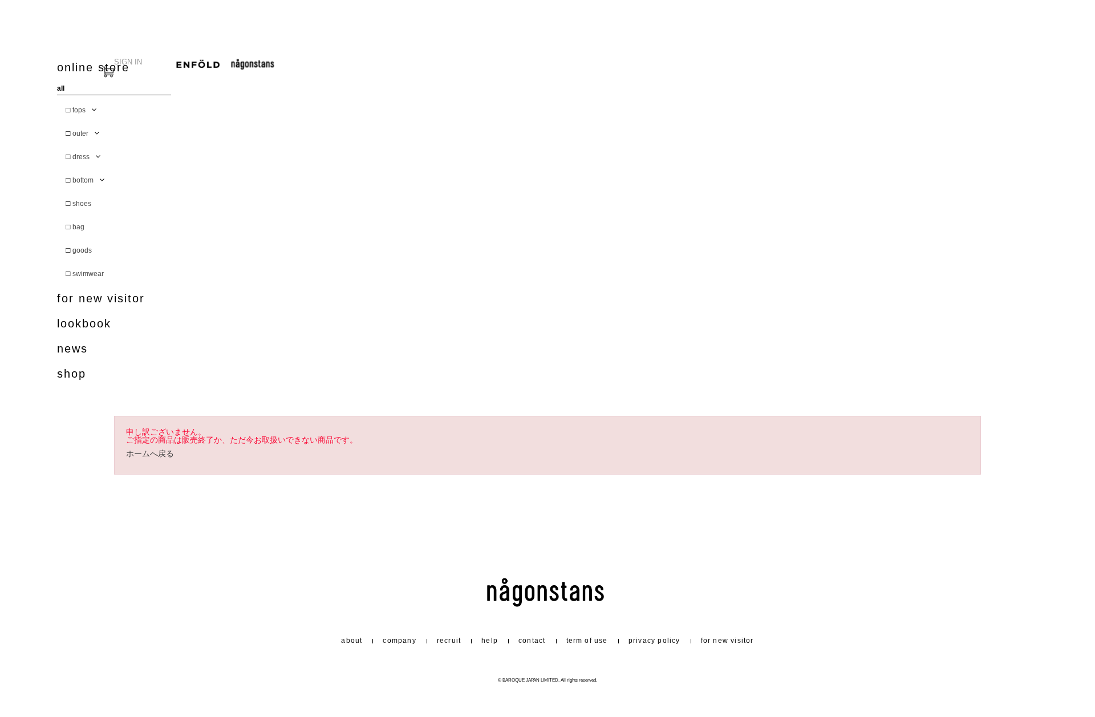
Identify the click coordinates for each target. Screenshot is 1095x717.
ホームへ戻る (150, 453)
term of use (587, 641)
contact (531, 641)
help (489, 641)
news (72, 349)
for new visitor (101, 299)
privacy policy (654, 641)
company (399, 641)
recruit (449, 641)
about (351, 641)
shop (71, 374)
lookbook (84, 324)
